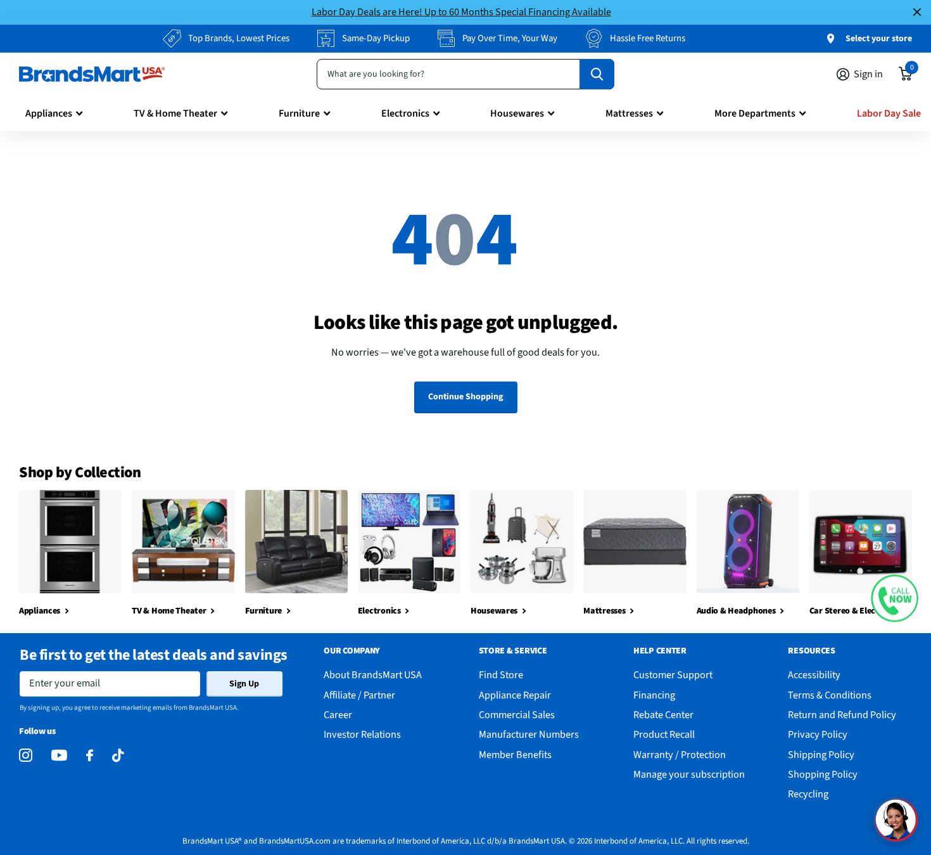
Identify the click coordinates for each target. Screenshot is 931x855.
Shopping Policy (823, 774)
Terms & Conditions (829, 695)
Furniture (299, 113)
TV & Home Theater (175, 113)
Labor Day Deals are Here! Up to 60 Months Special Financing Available (461, 11)
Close (917, 12)
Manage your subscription (689, 774)
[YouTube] (59, 755)
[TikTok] (118, 755)
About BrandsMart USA (373, 674)
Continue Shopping (465, 396)
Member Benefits (515, 754)
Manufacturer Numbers (529, 734)
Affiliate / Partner (359, 695)
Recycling (808, 794)
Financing (654, 695)
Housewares (517, 113)
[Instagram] (25, 755)
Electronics (405, 113)
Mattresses (629, 113)
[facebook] (89, 756)
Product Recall (664, 734)
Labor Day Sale (889, 113)
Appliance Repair (515, 695)
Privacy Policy (817, 734)
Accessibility (814, 674)
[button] (894, 598)
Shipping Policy (821, 754)
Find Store (501, 674)
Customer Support (672, 674)
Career (338, 714)
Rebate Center (663, 714)
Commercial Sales (517, 714)
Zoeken (597, 74)
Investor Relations (362, 734)
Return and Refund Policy (842, 714)
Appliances (48, 113)
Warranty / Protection (679, 754)
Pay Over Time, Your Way (509, 38)
